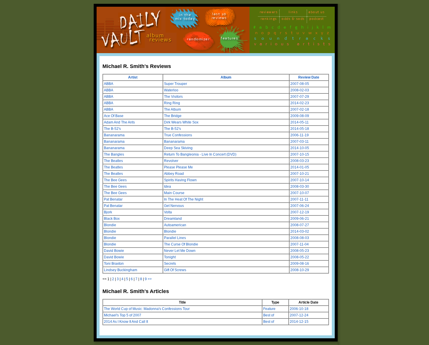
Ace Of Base (113, 116)
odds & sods (293, 20)
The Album (172, 109)
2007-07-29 (299, 97)
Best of (268, 315)
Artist (132, 77)
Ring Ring (172, 103)
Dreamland (173, 219)
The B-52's (112, 129)
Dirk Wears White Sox (181, 122)
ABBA (108, 84)
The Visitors (173, 97)
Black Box (112, 219)
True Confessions (178, 135)
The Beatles (113, 161)
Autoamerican (175, 225)
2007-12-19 (299, 212)
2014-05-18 (299, 129)
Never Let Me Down (180, 251)
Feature (269, 309)
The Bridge (173, 116)
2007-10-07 (299, 193)
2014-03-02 (299, 231)
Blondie (110, 225)
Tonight (170, 257)
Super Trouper (175, 84)
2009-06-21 (299, 219)
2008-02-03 (299, 90)
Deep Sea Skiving (178, 148)
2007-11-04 (299, 244)
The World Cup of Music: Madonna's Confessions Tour (147, 309)
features (229, 39)
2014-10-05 (299, 148)
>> (150, 279)
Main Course (174, 193)
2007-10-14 (299, 180)
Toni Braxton (114, 264)
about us (316, 13)
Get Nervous (174, 206)
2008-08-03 (299, 238)
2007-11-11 (299, 199)
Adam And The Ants (119, 122)
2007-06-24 (299, 206)
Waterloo (171, 90)
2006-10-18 (299, 309)
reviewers (269, 13)
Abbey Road (174, 174)
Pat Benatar (113, 199)
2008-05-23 (299, 251)
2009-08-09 (299, 116)
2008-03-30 (299, 186)
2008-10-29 (299, 270)
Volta (168, 212)
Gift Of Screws (175, 270)
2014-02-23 (299, 103)
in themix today (185, 18)
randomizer (198, 40)
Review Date (308, 77)
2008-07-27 (299, 225)
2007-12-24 (299, 315)
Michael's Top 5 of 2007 (122, 315)
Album (226, 77)
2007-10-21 (299, 174)
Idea (167, 186)
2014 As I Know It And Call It (126, 322)
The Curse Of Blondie (181, 244)
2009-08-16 (299, 264)
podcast (316, 20)
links (293, 13)
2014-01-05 (299, 167)
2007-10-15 (299, 154)
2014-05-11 (299, 122)
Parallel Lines (175, 238)
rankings (269, 20)
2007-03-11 (299, 142)
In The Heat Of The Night (183, 199)
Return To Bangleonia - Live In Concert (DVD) (200, 154)
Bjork (108, 212)
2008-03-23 (299, 161)
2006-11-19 (299, 135)
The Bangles (114, 154)
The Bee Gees (115, 180)
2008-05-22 (299, 257)
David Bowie (114, 251)
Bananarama (114, 135)
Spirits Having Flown (180, 180)
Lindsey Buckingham (120, 270)
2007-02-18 (299, 109)
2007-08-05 (299, 84)
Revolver (171, 161)
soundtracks (294, 39)
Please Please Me (178, 167)
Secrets (170, 264)
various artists (294, 45)
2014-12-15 (299, 322)
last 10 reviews (219, 17)
